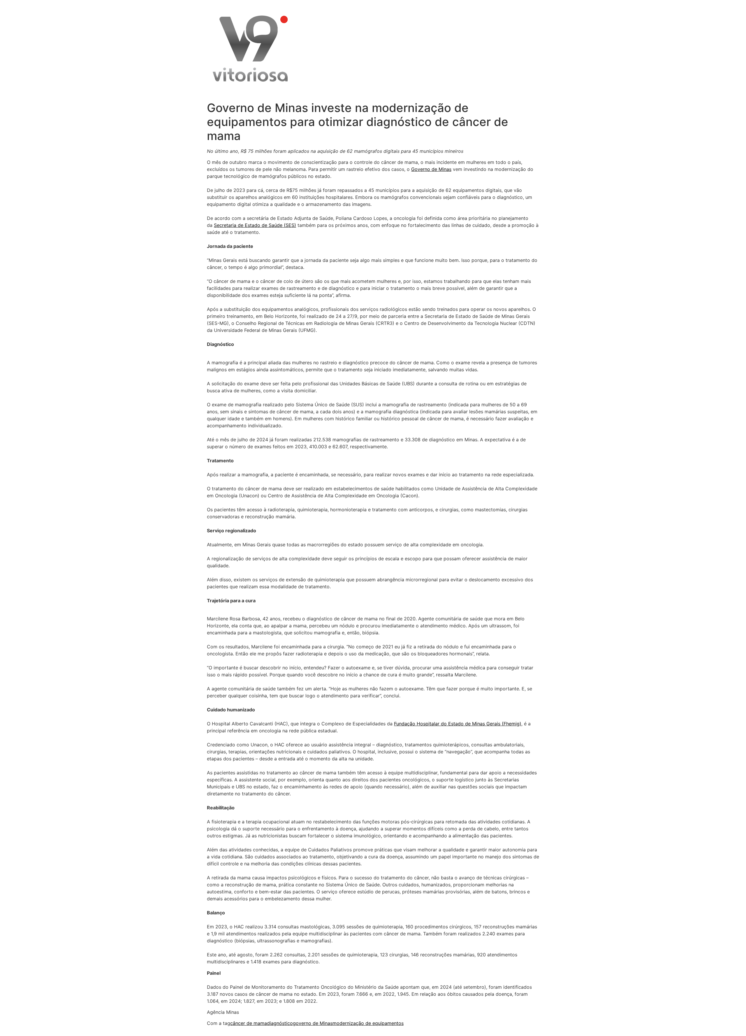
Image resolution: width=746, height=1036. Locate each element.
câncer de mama (248, 1023)
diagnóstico (280, 1023)
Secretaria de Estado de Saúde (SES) (255, 225)
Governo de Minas (431, 169)
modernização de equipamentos (368, 1023)
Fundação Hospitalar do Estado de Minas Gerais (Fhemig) (457, 724)
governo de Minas (312, 1023)
